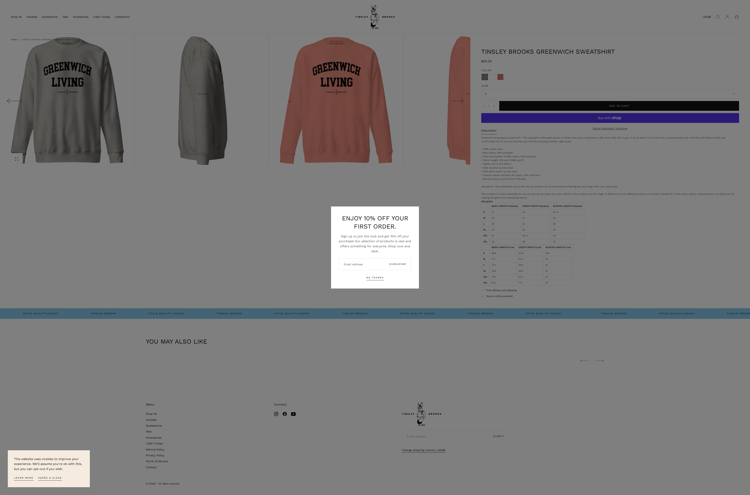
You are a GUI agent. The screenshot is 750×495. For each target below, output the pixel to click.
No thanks (375, 277)
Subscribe (397, 264)
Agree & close (50, 477)
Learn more (23, 477)
